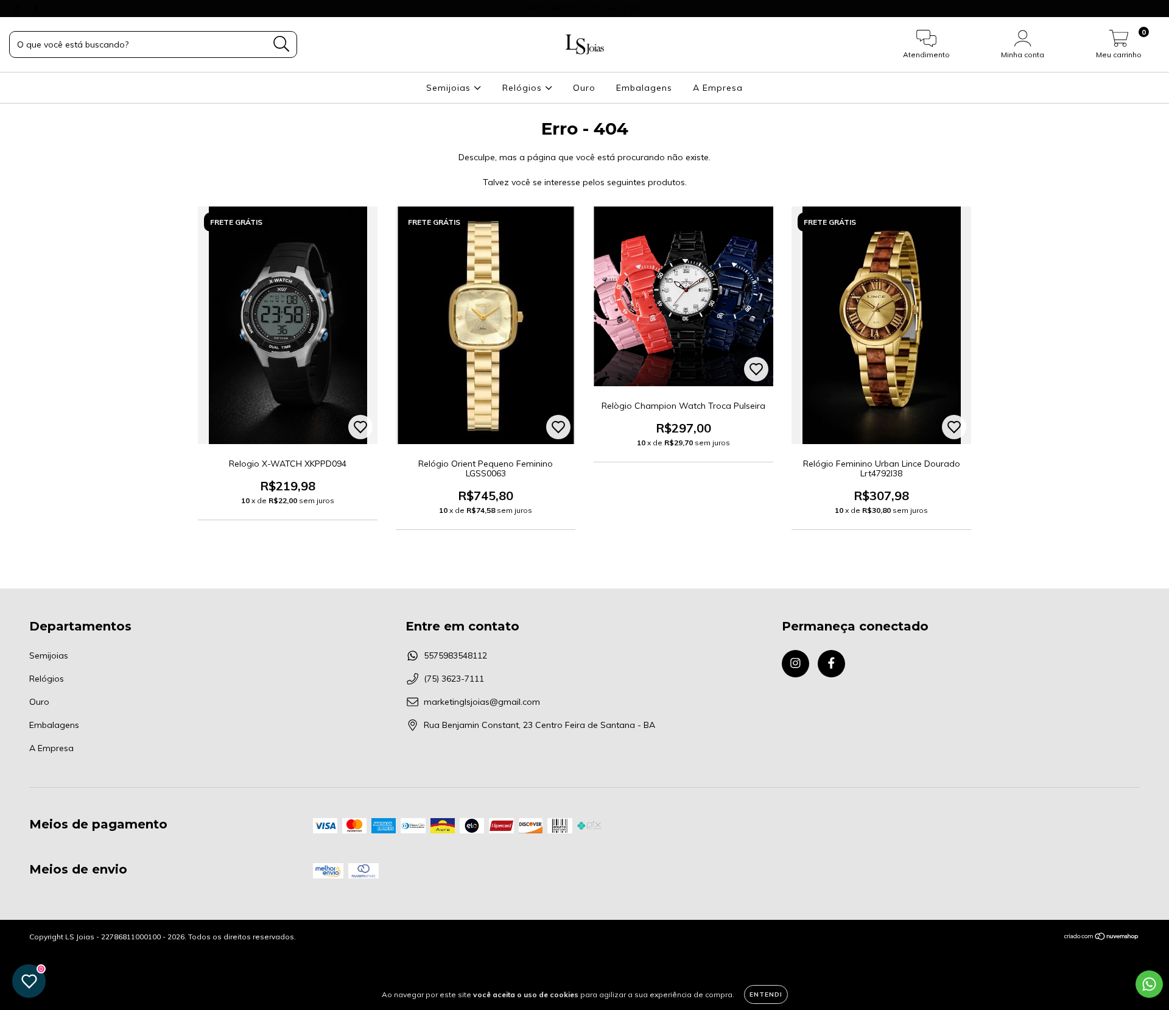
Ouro (584, 87)
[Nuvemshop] (1102, 937)
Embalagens (644, 87)
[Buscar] (281, 44)
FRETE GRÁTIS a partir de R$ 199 (584, 8)
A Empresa (718, 87)
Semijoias (450, 87)
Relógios (523, 87)
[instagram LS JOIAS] (18, 8)
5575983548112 (455, 655)
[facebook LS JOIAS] (35, 8)
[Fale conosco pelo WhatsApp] (1149, 984)
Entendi (765, 994)
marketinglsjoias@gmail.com (482, 701)
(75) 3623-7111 (454, 678)
